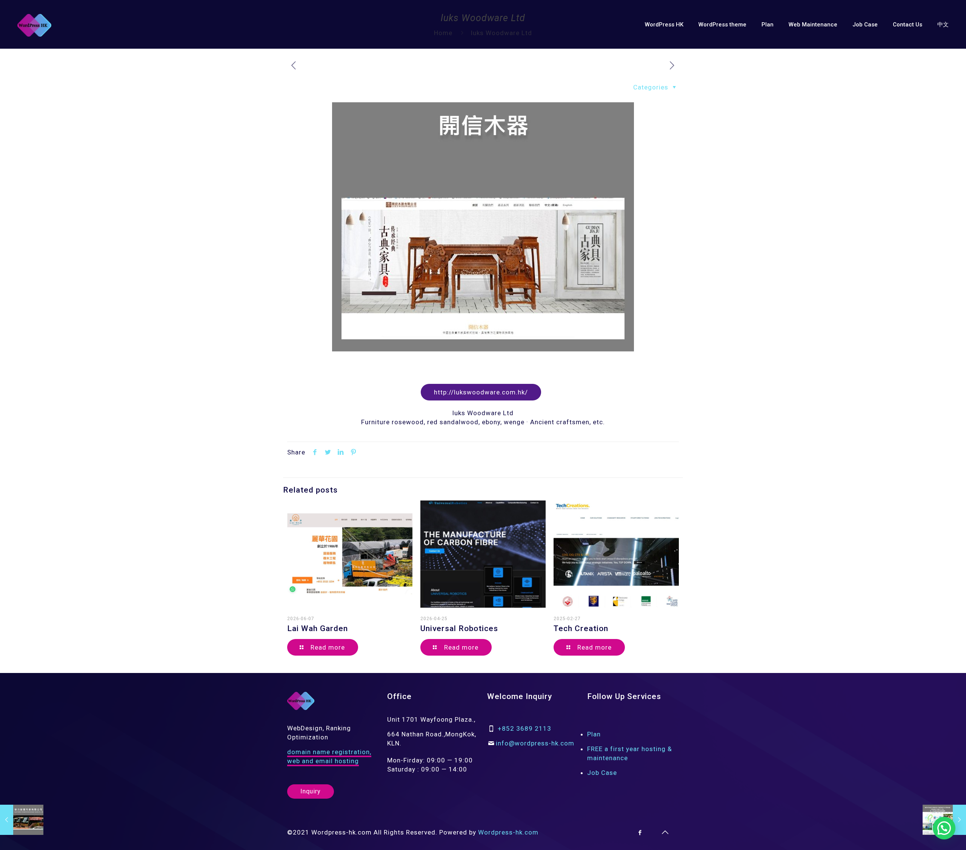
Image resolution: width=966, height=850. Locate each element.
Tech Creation (581, 628)
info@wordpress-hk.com (535, 743)
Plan (594, 734)
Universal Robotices (459, 628)
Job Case (602, 772)
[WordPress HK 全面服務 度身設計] (34, 24)
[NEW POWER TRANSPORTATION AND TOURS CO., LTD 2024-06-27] (21, 820)
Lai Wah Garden (317, 628)
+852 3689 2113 (524, 728)
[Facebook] (640, 832)
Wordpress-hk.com (508, 832)
